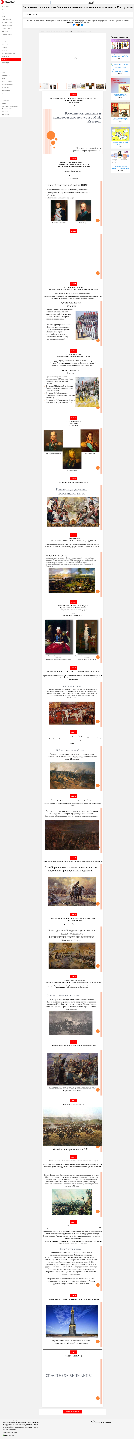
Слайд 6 (73, 418)
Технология (5, 94)
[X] (79, 25)
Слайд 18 (73, 1157)
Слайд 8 (73, 535)
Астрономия (5, 38)
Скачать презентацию (72, 1412)
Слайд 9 (73, 602)
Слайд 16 (73, 1042)
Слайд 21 (73, 1352)
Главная (6, 7)
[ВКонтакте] (74, 25)
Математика (5, 66)
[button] (104, 34)
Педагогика (5, 87)
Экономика (5, 114)
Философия (5, 100)
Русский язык (6, 91)
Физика (4, 97)
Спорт (3, 16)
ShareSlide (10, 2)
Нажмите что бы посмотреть (103, 1423)
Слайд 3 (73, 231)
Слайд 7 (73, 478)
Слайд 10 (73, 668)
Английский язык (7, 35)
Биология (5, 44)
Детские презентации (8, 53)
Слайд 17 (73, 1100)
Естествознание (6, 19)
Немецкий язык (6, 75)
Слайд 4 (73, 284)
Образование (6, 13)
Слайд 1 (73, 94)
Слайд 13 (73, 858)
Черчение (5, 31)
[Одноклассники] (77, 25)
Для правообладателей (10, 1432)
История (4, 59)
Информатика (6, 56)
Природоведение (7, 22)
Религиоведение (7, 25)
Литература (5, 63)
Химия (4, 103)
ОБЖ (3, 78)
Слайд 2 (73, 158)
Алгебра (4, 41)
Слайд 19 (73, 1222)
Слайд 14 (73, 914)
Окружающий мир (7, 84)
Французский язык (7, 28)
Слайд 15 (73, 976)
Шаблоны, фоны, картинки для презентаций (10, 107)
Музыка (4, 69)
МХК (3, 72)
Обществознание (7, 81)
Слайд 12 (73, 796)
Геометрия (5, 50)
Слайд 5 (73, 351)
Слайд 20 (73, 1295)
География (5, 47)
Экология (5, 111)
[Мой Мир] (82, 25)
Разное (4, 10)
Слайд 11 (73, 732)
